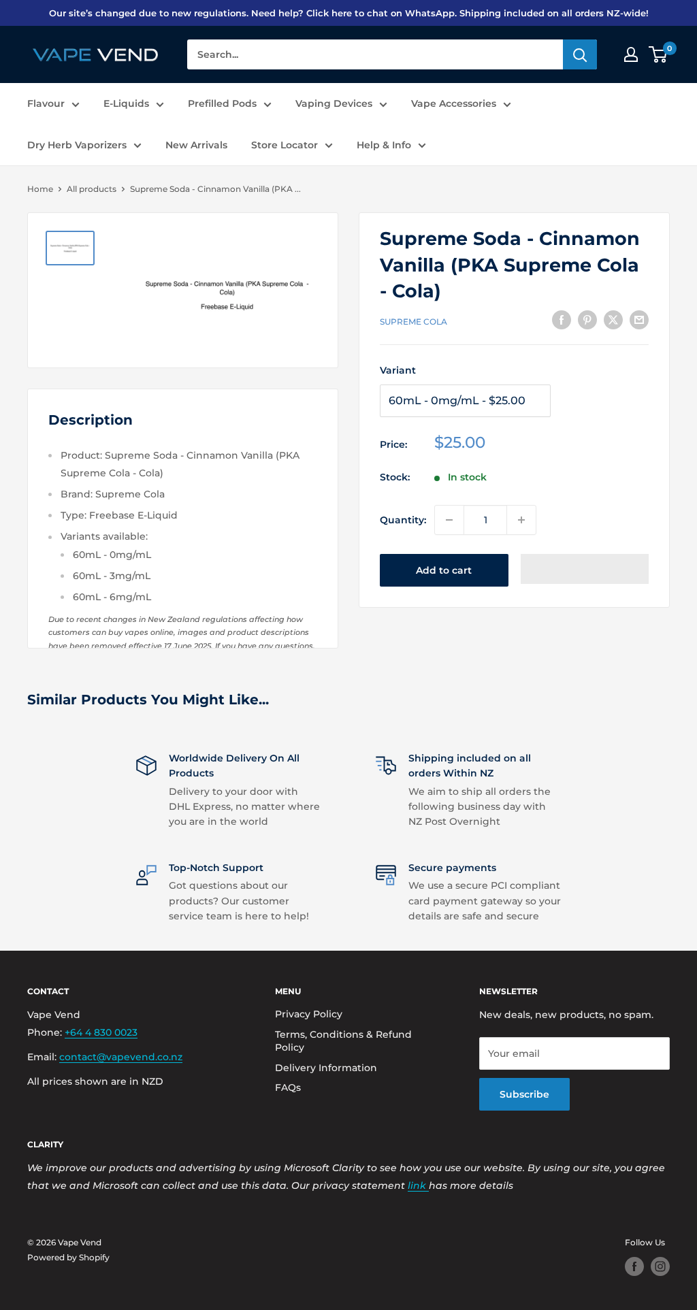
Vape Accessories (453, 103)
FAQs (288, 1087)
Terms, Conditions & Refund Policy (343, 1041)
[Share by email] (639, 319)
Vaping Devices (333, 103)
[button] (585, 569)
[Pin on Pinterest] (587, 319)
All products (91, 189)
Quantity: (403, 520)
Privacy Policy (308, 1014)
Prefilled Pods (222, 103)
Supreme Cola (413, 321)
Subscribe (524, 1094)
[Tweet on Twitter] (613, 319)
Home (40, 189)
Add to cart (444, 570)
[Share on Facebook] (561, 319)
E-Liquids (126, 103)
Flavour (46, 103)
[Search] (580, 54)
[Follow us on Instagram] (660, 1266)
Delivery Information (326, 1068)
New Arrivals (196, 145)
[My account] (631, 54)
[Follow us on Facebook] (634, 1266)
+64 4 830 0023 (101, 1032)
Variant (398, 370)
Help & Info (384, 145)
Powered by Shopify (68, 1257)
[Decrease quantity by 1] (449, 520)
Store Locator (284, 145)
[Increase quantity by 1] (521, 520)
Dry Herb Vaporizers (77, 145)
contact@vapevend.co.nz (120, 1057)
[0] (658, 54)
